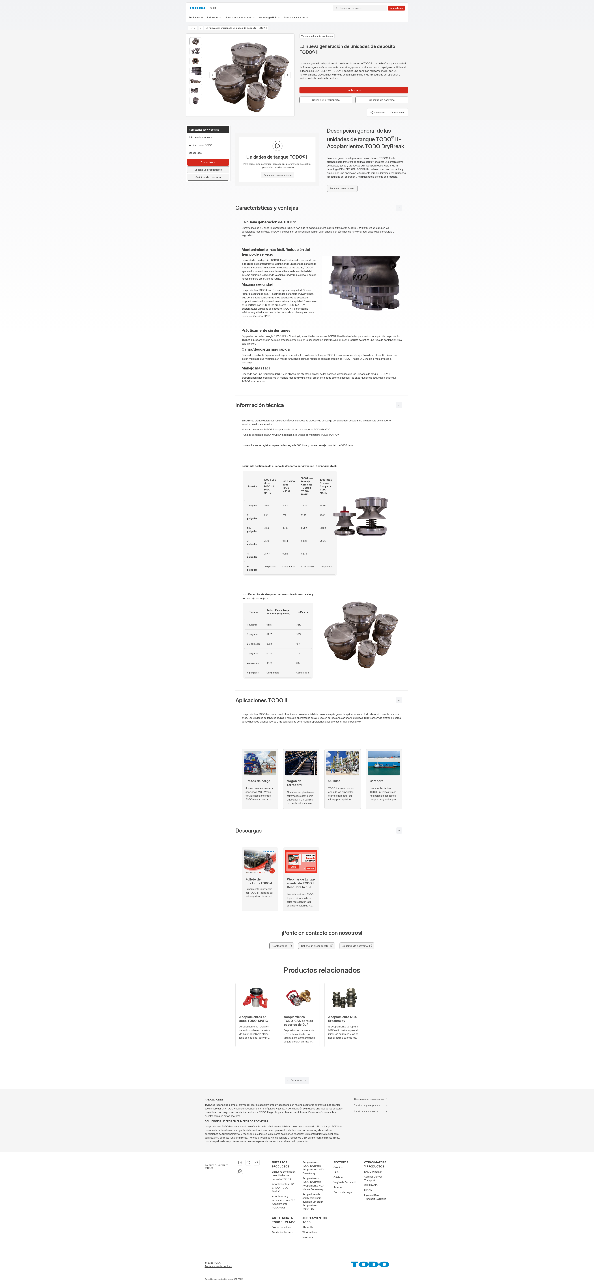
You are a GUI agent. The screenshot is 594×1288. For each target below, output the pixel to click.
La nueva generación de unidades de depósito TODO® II (283, 1175)
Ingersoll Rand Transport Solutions (375, 1197)
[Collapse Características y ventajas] (399, 208)
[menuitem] (196, 17)
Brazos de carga (343, 1192)
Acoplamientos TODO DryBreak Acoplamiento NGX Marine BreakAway (313, 1184)
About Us (307, 1227)
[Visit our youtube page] (248, 1162)
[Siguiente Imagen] (287, 75)
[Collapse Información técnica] (399, 405)
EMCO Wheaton (373, 1171)
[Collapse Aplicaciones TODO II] (399, 700)
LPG (336, 1172)
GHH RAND (371, 1185)
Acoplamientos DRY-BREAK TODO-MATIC (284, 1187)
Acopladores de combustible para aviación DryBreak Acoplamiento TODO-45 (312, 1202)
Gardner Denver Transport (373, 1178)
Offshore (338, 1177)
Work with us (309, 1232)
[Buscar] (335, 8)
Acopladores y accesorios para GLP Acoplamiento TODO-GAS (283, 1202)
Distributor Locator (282, 1232)
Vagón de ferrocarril (344, 1182)
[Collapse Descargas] (399, 830)
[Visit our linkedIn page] (240, 1162)
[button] (321, 207)
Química (338, 1167)
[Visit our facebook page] (257, 1162)
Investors (307, 1237)
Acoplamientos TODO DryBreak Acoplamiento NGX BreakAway (313, 1168)
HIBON (368, 1190)
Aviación (338, 1187)
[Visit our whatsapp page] (240, 1171)
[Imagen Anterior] (212, 75)
